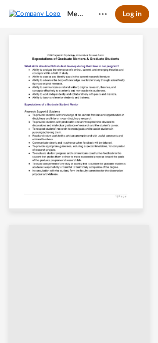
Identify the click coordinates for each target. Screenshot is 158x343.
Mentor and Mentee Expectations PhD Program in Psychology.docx (76, 14)
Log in (132, 14)
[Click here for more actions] (102, 14)
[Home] (35, 13)
